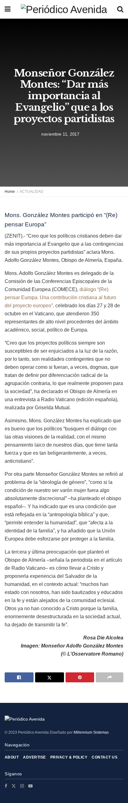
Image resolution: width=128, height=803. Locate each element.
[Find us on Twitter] (13, 785)
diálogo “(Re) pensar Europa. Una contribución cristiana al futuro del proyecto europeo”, (60, 297)
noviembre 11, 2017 (60, 134)
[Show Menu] (8, 9)
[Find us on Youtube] (30, 785)
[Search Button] (120, 9)
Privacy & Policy (69, 757)
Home (10, 191)
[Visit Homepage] (64, 9)
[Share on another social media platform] (109, 677)
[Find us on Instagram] (22, 785)
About (12, 757)
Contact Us (104, 757)
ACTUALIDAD (31, 191)
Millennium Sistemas (91, 732)
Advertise (34, 757)
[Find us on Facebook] (6, 785)
